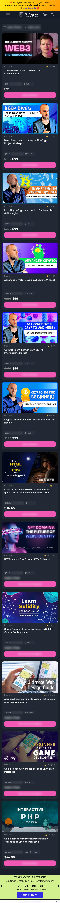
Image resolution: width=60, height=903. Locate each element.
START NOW (30, 895)
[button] (46, 14)
